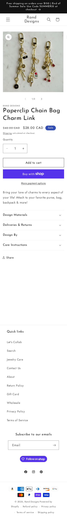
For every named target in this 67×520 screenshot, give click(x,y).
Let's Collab (14, 342)
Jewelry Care (15, 359)
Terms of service (25, 512)
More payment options (33, 183)
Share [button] (10, 258)
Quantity (8, 139)
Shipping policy (46, 512)
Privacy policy (48, 506)
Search (11, 351)
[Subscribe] (54, 445)
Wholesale (13, 403)
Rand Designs (32, 501)
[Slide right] (41, 99)
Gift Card (13, 394)
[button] (8, 19)
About (10, 377)
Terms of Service (17, 420)
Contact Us (14, 368)
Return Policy (15, 386)
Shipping (7, 133)
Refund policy (30, 506)
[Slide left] (25, 99)
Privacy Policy (16, 411)
